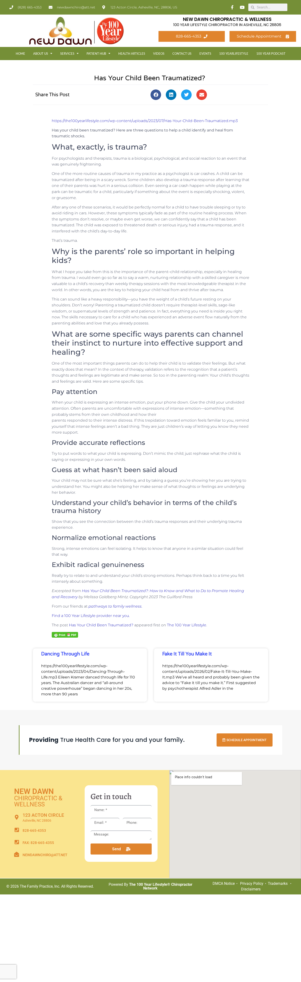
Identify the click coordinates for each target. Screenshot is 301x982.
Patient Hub (96, 53)
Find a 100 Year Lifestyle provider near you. (91, 615)
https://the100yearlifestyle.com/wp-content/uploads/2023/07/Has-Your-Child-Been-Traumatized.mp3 (145, 121)
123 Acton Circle (43, 815)
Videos (158, 53)
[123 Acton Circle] (16, 817)
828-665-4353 (34, 830)
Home (20, 53)
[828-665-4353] (16, 830)
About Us (40, 53)
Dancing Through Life (65, 654)
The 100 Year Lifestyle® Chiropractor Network (160, 886)
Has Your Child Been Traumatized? (101, 625)
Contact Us (181, 53)
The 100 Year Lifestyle (186, 625)
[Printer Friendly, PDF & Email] (65, 634)
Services (67, 53)
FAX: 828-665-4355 (38, 843)
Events (205, 53)
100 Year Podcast (270, 53)
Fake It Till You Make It (187, 654)
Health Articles (131, 53)
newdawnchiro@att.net (45, 855)
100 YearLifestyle (233, 53)
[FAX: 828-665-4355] (16, 842)
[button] (155, 94)
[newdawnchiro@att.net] (16, 854)
